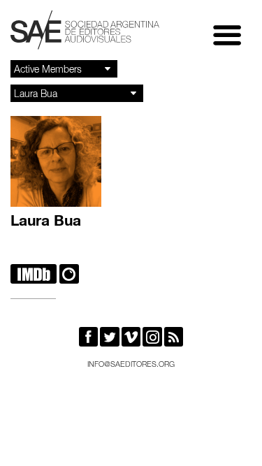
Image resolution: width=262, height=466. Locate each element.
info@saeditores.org (131, 365)
